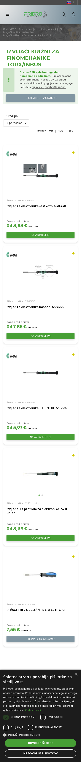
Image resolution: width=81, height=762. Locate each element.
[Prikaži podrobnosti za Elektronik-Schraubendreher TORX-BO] (40, 373)
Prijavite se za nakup (41, 98)
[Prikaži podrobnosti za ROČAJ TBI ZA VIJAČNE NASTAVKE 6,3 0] (40, 575)
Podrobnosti (33, 710)
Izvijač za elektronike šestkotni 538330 (36, 206)
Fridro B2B (10, 29)
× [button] (76, 674)
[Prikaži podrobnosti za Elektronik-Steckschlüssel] (40, 272)
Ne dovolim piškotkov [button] (40, 753)
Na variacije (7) (40, 235)
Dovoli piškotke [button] (40, 743)
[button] (39, 495)
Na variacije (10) (40, 437)
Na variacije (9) (41, 336)
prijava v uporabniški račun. (49, 87)
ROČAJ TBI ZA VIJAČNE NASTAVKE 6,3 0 (36, 610)
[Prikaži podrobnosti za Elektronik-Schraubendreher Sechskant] (40, 171)
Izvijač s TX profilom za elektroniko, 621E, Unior (37, 511)
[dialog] (40, 716)
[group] (40, 474)
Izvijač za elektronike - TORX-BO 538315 (36, 408)
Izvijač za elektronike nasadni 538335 (35, 307)
